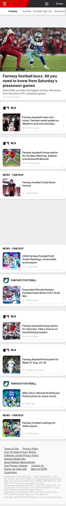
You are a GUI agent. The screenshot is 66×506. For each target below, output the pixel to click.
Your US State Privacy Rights (20, 452)
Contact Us (37, 465)
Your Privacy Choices (15, 465)
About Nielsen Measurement (19, 462)
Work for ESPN (39, 468)
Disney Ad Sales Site (15, 468)
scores (59, 4)
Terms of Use (11, 448)
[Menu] (4, 3)
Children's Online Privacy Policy (21, 455)
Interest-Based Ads (14, 458)
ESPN (18, 3)
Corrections (10, 472)
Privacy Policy (30, 448)
